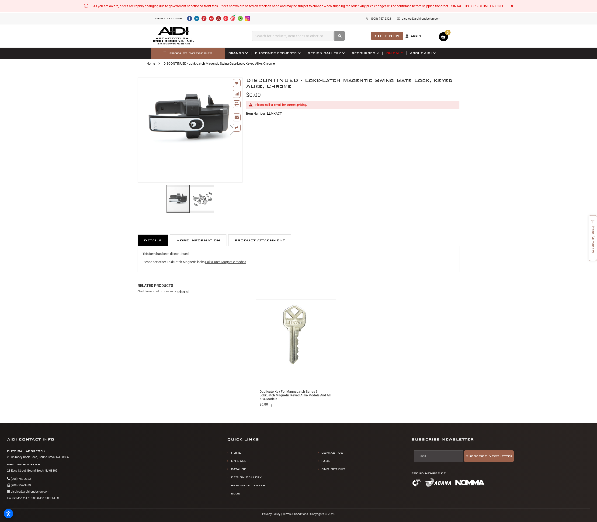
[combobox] (293, 36)
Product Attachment (260, 240)
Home (150, 63)
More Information (198, 240)
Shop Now (387, 36)
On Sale (238, 460)
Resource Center (248, 485)
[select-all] (183, 292)
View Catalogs (168, 18)
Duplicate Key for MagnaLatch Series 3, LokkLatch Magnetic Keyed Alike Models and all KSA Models (295, 395)
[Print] (237, 104)
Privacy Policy (271, 514)
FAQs (326, 460)
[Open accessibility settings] (8, 513)
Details (153, 240)
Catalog (238, 469)
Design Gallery (246, 477)
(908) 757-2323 (20, 478)
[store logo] (173, 36)
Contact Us (332, 452)
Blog (235, 493)
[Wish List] (237, 83)
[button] (202, 198)
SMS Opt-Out (333, 469)
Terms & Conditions (295, 514)
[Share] (237, 128)
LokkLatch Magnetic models (225, 262)
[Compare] (237, 94)
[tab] (153, 240)
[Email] (237, 117)
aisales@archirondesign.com (29, 491)
